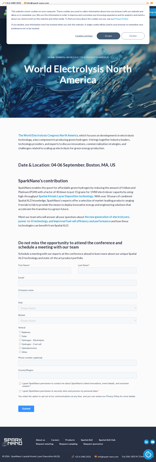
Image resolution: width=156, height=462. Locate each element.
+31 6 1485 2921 (13, 3)
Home (51, 57)
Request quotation (93, 444)
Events (60, 57)
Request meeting (44, 444)
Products (70, 440)
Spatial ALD (87, 440)
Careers (55, 440)
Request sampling (68, 444)
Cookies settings (84, 36)
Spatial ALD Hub (107, 440)
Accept (108, 36)
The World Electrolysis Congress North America (48, 135)
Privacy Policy (121, 18)
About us (40, 440)
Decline (133, 36)
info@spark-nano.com (38, 3)
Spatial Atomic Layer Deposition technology (66, 196)
